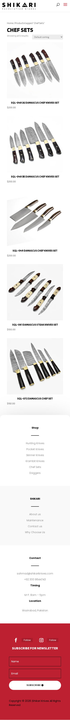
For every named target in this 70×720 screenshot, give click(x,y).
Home (10, 23)
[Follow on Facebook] (16, 640)
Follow (27, 640)
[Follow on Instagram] (41, 640)
